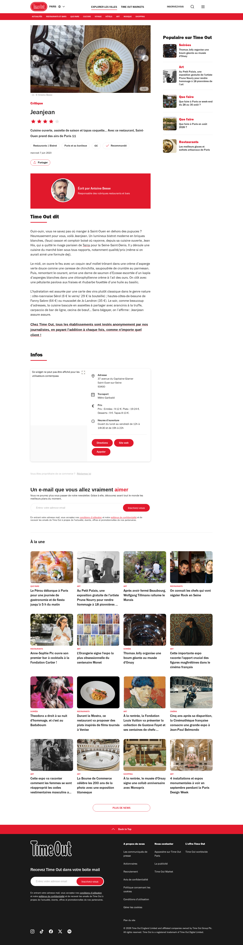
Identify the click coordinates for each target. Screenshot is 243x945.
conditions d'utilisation (91, 518)
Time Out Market (164, 872)
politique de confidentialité (124, 518)
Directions (102, 443)
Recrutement (130, 872)
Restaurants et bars (56, 17)
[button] (83, 372)
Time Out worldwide (196, 852)
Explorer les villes (104, 7)
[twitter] (60, 931)
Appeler (101, 452)
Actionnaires (130, 864)
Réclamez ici (84, 474)
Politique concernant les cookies (136, 890)
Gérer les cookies (132, 907)
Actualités (37, 17)
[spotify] (69, 931)
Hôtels (108, 17)
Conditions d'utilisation (136, 899)
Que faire (74, 17)
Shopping (140, 17)
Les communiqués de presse (135, 854)
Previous (35, 58)
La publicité (161, 864)
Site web (124, 443)
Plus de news (121, 808)
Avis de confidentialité (135, 880)
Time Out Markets (132, 7)
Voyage (98, 17)
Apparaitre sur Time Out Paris (168, 854)
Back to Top (124, 829)
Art (118, 17)
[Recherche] (192, 7)
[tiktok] (42, 931)
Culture (87, 17)
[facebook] (51, 931)
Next (145, 58)
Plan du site (129, 921)
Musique (128, 17)
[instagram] (32, 931)
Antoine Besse (101, 189)
